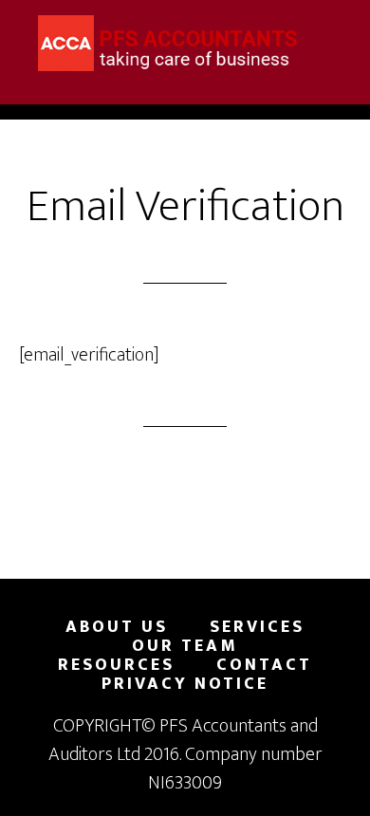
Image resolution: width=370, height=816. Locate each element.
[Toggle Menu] (333, 25)
